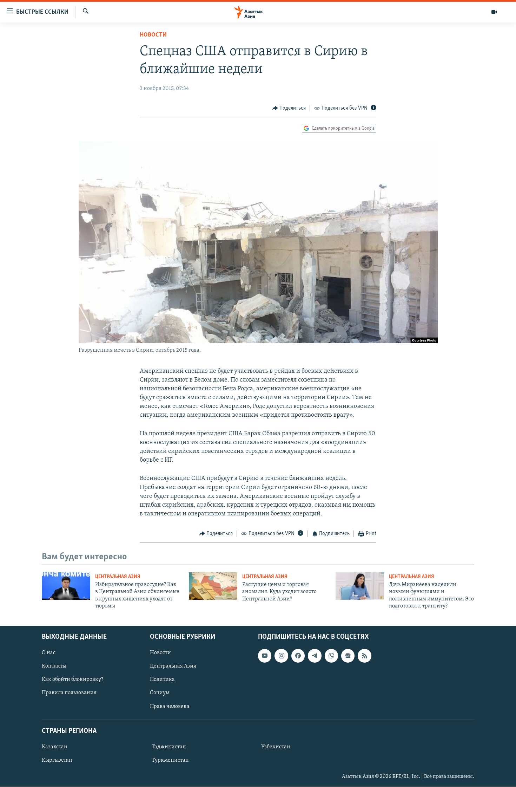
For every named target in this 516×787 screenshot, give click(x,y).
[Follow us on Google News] (348, 656)
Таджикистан (169, 747)
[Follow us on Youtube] (264, 656)
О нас (48, 653)
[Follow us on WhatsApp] (331, 656)
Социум (160, 693)
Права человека (170, 706)
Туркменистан (170, 760)
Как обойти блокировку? (72, 680)
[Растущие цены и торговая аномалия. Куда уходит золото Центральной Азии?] (213, 586)
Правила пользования (69, 693)
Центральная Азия (117, 576)
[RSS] (364, 656)
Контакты (54, 666)
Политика (162, 680)
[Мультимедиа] (494, 12)
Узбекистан (275, 747)
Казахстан (54, 747)
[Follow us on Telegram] (314, 656)
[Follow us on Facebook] (298, 656)
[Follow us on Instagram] (281, 656)
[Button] (289, 108)
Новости (153, 35)
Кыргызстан (57, 760)
